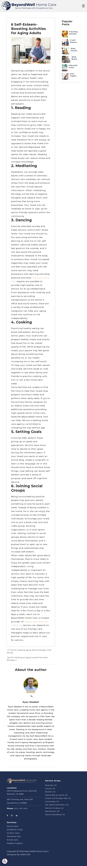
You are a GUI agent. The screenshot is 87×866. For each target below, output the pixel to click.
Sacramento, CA (52, 811)
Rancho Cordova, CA (54, 808)
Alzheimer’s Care (15, 830)
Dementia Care (14, 836)
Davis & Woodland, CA (55, 814)
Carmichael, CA (52, 801)
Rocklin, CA (50, 792)
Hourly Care (12, 826)
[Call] (32, 696)
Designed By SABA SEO (18, 854)
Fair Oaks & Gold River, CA (56, 805)
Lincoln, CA (50, 788)
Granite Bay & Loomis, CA (56, 795)
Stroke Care (12, 840)
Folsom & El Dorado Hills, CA (58, 798)
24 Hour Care (13, 833)
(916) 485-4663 (21, 808)
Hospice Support (15, 843)
